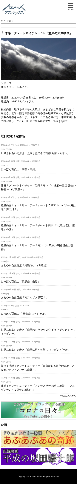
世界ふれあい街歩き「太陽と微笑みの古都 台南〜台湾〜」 (35, 153)
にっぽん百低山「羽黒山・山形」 (20, 281)
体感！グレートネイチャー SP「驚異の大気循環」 (38, 33)
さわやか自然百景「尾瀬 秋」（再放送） (25, 265)
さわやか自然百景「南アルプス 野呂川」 (25, 297)
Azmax (33, 476)
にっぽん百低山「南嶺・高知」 (19, 169)
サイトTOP (6, 21)
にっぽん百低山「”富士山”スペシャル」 (24, 313)
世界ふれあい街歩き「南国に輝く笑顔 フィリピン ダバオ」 (35, 349)
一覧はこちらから (68, 395)
